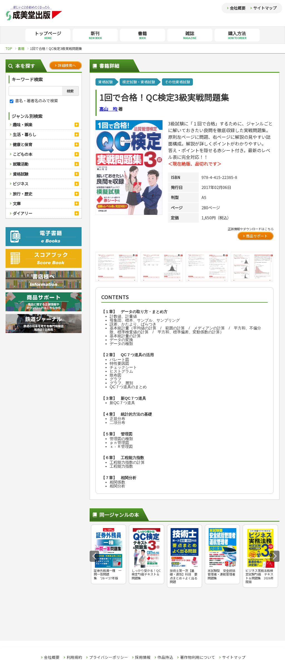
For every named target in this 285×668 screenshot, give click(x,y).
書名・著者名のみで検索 (36, 100)
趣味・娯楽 (22, 124)
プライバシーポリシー (108, 657)
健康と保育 (22, 144)
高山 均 (108, 108)
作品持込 (165, 657)
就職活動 (20, 164)
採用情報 (143, 657)
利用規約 (74, 657)
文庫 (17, 203)
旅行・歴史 (22, 193)
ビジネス (20, 183)
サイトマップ (265, 8)
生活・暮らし (24, 134)
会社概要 (237, 8)
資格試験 (20, 174)
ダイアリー (22, 213)
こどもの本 (22, 154)
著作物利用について (197, 657)
